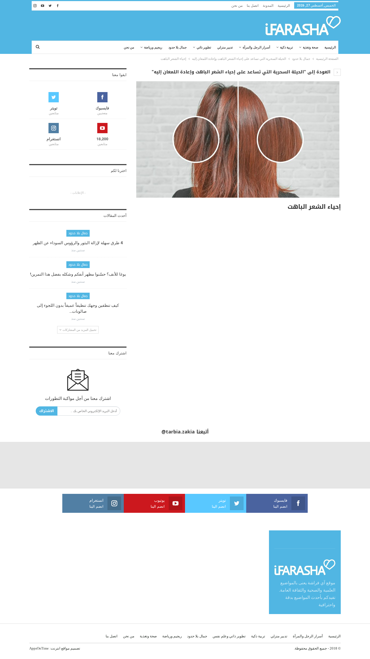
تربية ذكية (286, 47)
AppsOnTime (39, 648)
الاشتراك (46, 410)
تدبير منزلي (225, 47)
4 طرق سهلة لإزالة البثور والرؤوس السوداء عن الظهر (78, 242)
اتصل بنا (253, 6)
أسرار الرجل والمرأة (256, 47)
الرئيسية (284, 6)
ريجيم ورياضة (153, 47)
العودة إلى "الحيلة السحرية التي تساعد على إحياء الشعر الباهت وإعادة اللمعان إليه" (242, 72)
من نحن (237, 6)
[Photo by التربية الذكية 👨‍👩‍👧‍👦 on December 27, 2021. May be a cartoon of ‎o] (69, 465)
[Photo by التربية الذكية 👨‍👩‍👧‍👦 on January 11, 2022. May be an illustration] (347, 465)
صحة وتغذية (310, 47)
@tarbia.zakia (178, 431)
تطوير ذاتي (204, 47)
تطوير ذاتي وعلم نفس (229, 636)
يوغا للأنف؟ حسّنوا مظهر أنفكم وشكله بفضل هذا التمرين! (78, 274)
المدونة (268, 6)
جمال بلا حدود (177, 47)
